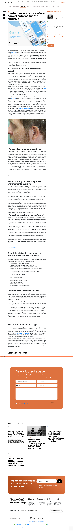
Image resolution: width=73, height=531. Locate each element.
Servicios (34, 1)
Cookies (60, 518)
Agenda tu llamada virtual (56, 510)
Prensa (57, 6)
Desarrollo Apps (36, 6)
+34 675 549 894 (23, 510)
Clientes (53, 1)
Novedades (47, 1)
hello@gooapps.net (33, 510)
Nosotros (40, 1)
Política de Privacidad (25, 403)
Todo (9, 6)
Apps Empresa (29, 2)
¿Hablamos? (62, 2)
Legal (56, 518)
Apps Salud (23, 2)
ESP (67, 2)
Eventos (48, 6)
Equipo (42, 6)
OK (60, 481)
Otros (53, 6)
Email (48, 39)
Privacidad (52, 518)
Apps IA (19, 2)
